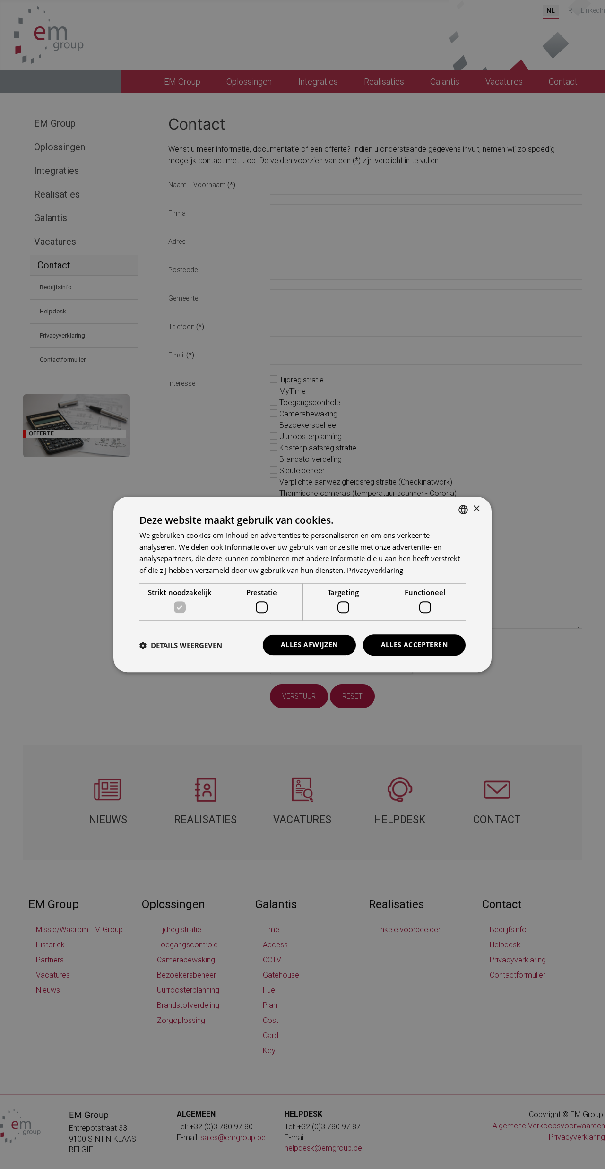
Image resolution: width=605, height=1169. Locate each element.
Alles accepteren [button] (414, 645)
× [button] (476, 508)
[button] (180, 645)
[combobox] (463, 509)
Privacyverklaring (375, 570)
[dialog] (302, 585)
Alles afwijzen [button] (309, 645)
